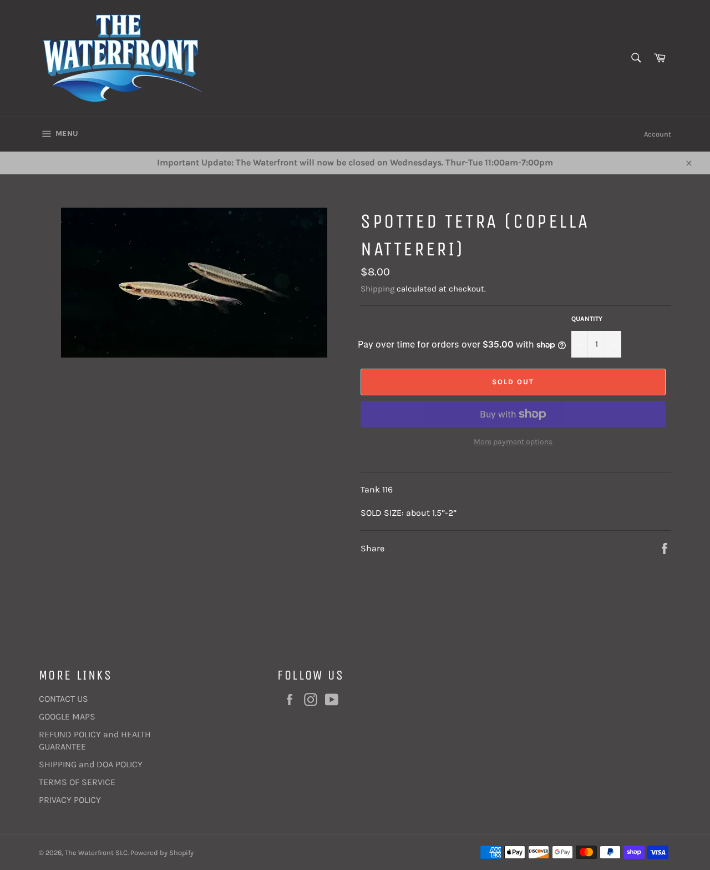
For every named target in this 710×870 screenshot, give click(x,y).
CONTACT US (63, 698)
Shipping (377, 289)
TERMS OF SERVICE (77, 782)
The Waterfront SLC (96, 852)
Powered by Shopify (162, 852)
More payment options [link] (513, 441)
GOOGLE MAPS (67, 716)
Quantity (586, 319)
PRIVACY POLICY (70, 799)
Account (657, 134)
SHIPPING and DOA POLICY (91, 764)
